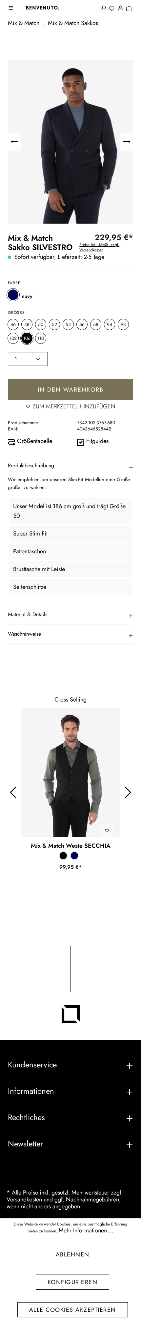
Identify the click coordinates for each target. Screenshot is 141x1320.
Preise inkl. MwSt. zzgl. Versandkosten (99, 247)
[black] (63, 856)
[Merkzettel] (112, 9)
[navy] (13, 294)
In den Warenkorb (71, 389)
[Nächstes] (126, 142)
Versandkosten (24, 1199)
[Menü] (11, 8)
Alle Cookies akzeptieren (72, 1310)
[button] (70, 465)
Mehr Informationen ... (86, 1230)
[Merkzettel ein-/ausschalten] (106, 830)
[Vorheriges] (14, 142)
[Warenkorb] (129, 9)
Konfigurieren (73, 1282)
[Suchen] (103, 8)
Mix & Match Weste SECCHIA (71, 845)
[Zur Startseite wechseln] (42, 8)
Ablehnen (73, 1254)
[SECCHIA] (70, 772)
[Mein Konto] (120, 8)
